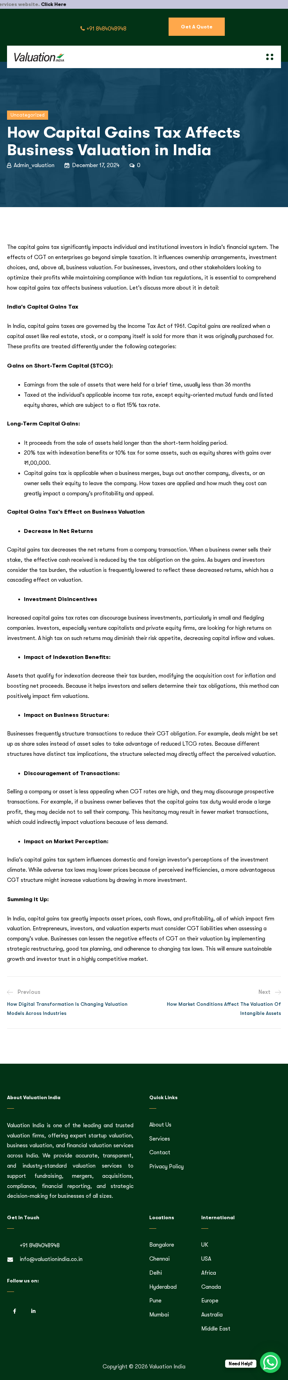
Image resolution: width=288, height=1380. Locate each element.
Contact (159, 1152)
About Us (160, 1125)
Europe (209, 1301)
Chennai (159, 1259)
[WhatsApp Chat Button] (270, 1362)
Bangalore (161, 1245)
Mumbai (159, 1315)
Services (159, 1139)
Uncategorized (28, 115)
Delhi (155, 1273)
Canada (211, 1287)
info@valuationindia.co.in (51, 1259)
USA (206, 1259)
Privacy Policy (166, 1166)
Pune (155, 1301)
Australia (212, 1315)
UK (204, 1245)
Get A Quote (196, 26)
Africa (208, 1273)
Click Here (32, 4)
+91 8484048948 (105, 29)
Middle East (215, 1329)
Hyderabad (163, 1287)
